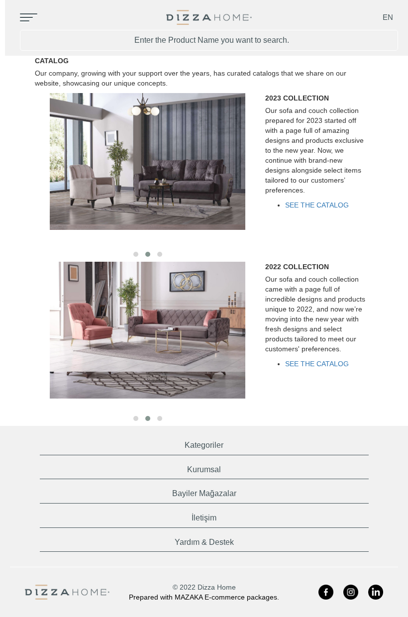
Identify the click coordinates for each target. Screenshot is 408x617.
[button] (136, 254)
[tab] (204, 443)
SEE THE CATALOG (317, 205)
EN (388, 17)
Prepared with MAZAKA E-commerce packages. (204, 597)
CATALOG (52, 61)
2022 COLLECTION (297, 267)
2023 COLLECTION (297, 98)
